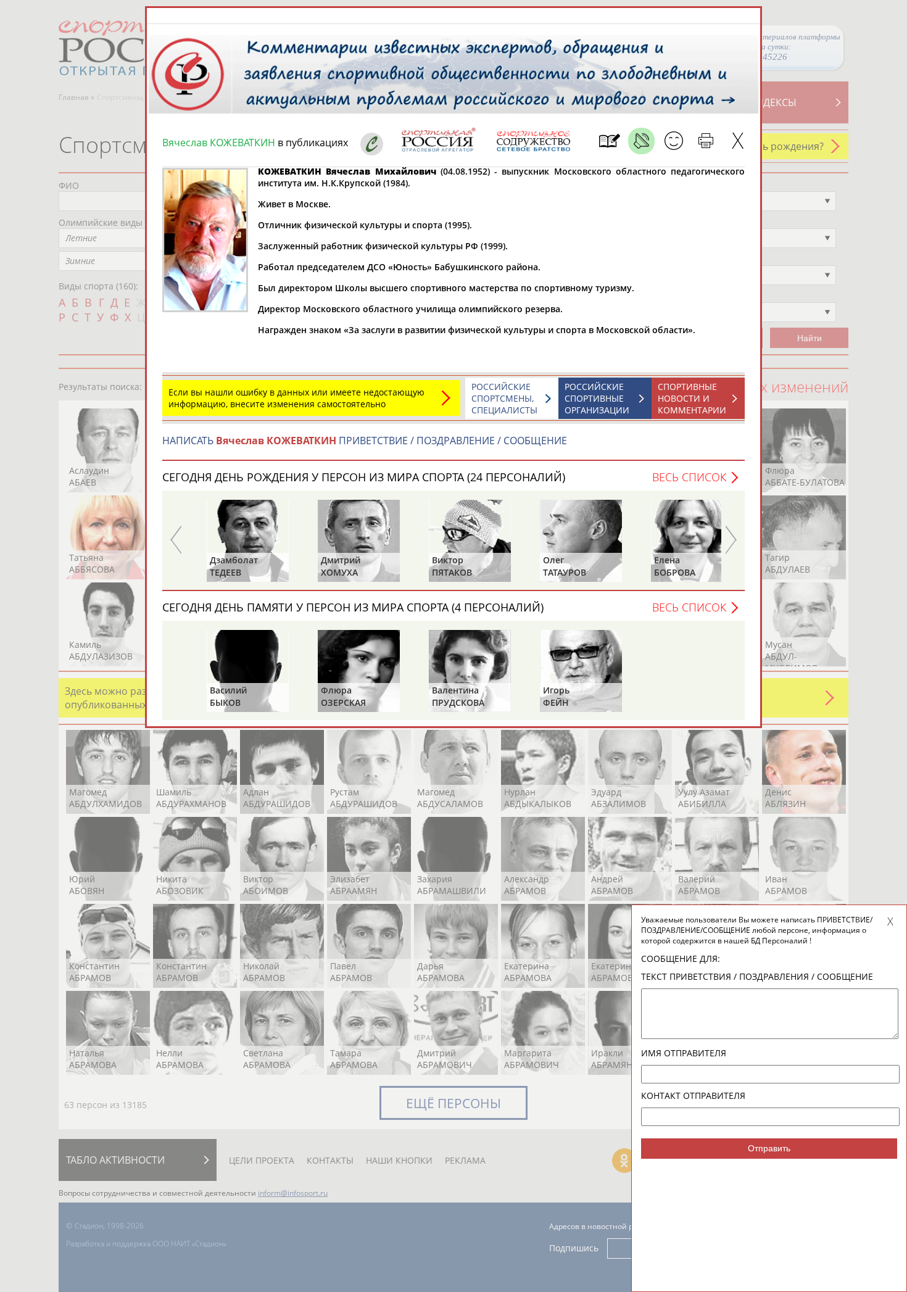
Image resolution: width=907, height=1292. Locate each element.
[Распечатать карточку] (705, 141)
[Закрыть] (737, 141)
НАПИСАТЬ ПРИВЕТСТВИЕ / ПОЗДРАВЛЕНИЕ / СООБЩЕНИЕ (364, 440)
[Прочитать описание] (641, 141)
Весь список (689, 477)
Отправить (769, 1148)
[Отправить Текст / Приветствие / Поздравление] (673, 141)
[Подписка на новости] (609, 141)
